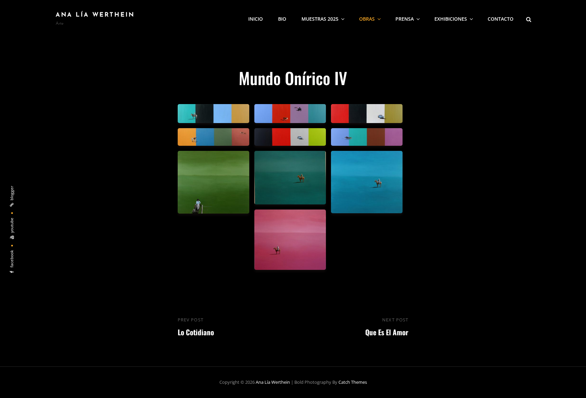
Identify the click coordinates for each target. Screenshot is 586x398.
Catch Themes (352, 382)
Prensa (404, 19)
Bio (282, 19)
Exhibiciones (450, 19)
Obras (367, 19)
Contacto (500, 19)
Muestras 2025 (319, 19)
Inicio (255, 19)
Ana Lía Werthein (95, 15)
